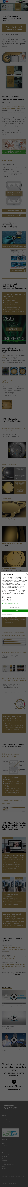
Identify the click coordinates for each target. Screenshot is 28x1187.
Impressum (12, 614)
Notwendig (7, 597)
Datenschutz (5, 614)
